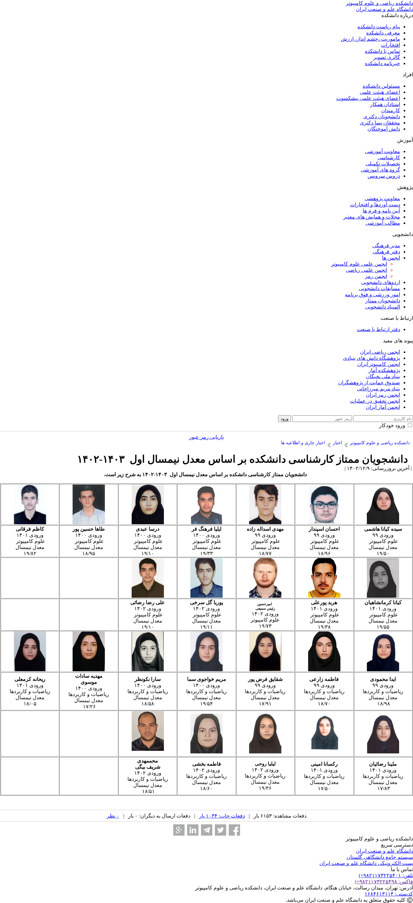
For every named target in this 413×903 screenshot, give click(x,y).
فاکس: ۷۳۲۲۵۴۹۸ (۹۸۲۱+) (384, 881)
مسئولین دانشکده (381, 86)
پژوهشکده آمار (384, 370)
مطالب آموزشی (383, 223)
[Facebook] (234, 830)
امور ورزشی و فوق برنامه (372, 294)
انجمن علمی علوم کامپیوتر (359, 264)
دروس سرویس (384, 176)
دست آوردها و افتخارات (375, 204)
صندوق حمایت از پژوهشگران (369, 382)
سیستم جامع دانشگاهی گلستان (380, 857)
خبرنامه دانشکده (382, 63)
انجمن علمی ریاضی (366, 270)
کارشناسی (389, 157)
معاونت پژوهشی (382, 198)
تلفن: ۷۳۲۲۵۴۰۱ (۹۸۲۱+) (386, 875)
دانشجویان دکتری (381, 116)
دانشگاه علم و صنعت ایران (384, 851)
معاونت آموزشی (382, 151)
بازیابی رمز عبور (206, 437)
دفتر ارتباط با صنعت (378, 329)
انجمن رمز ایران (383, 395)
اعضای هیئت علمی (380, 92)
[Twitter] (220, 830)
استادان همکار (385, 104)
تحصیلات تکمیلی (383, 163)
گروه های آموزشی (380, 169)
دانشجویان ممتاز (382, 300)
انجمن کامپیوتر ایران (378, 364)
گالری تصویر (386, 57)
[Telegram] (206, 830)
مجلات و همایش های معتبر (371, 217)
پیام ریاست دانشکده (379, 26)
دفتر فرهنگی (386, 251)
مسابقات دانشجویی (379, 288)
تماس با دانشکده (382, 51)
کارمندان (390, 110)
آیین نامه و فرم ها (381, 210)
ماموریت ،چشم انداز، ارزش (370, 39)
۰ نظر (113, 816)
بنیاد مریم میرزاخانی (378, 388)
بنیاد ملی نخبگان (383, 376)
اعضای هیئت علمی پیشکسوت (368, 98)
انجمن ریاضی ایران (380, 352)
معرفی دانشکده (383, 32)
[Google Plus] (179, 830)
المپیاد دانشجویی (382, 306)
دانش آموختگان (384, 129)
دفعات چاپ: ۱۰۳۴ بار (222, 816)
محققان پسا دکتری (380, 122)
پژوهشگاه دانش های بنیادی (371, 358)
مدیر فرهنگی (386, 245)
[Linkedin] (192, 830)
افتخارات (390, 45)
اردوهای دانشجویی (380, 282)
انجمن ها (391, 257)
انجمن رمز (376, 276)
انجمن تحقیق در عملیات (375, 401)
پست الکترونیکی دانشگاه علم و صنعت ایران (366, 863)
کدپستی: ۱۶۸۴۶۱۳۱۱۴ (389, 894)
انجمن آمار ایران (383, 407)
